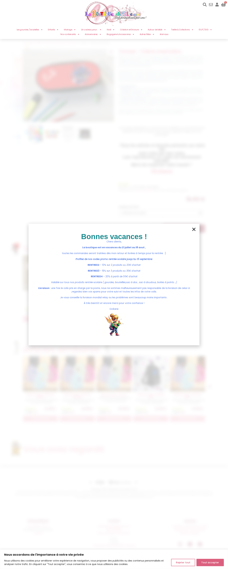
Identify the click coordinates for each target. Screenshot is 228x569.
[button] (194, 229)
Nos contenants (68, 34)
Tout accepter (210, 562)
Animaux (164, 34)
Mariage (68, 29)
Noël (109, 29)
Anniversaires (91, 34)
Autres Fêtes (145, 34)
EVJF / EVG (203, 29)
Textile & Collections (180, 29)
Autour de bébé (155, 29)
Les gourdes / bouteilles (28, 29)
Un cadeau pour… (89, 29)
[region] (114, 559)
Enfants (51, 29)
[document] (114, 284)
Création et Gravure (129, 29)
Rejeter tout (183, 562)
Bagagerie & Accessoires (119, 34)
